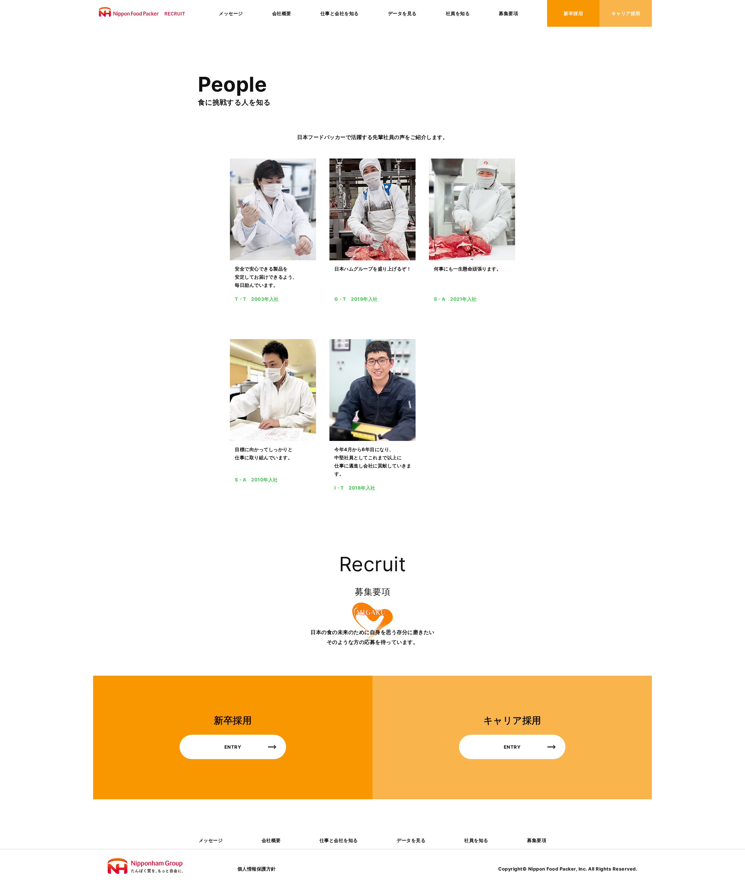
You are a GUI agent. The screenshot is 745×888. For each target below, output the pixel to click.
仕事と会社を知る (339, 13)
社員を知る (458, 13)
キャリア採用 (625, 13)
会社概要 (281, 13)
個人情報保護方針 (256, 869)
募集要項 (508, 13)
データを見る (402, 13)
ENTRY (233, 747)
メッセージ (231, 13)
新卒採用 (573, 13)
